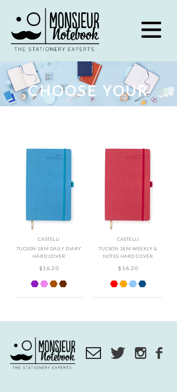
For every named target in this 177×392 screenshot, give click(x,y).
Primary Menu (151, 29)
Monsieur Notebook (56, 30)
